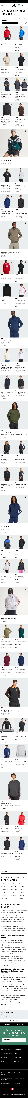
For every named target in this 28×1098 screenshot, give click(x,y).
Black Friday (17, 1061)
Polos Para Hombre (13, 895)
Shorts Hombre (3, 892)
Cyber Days (3, 1065)
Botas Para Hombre (22, 886)
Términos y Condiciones (19, 1072)
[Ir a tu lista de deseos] (6, 5)
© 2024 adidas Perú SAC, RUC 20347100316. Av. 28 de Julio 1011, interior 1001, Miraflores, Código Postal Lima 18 (14, 1095)
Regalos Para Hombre (4, 883)
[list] (14, 19)
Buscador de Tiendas (6, 1049)
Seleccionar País (5, 1083)
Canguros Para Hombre (4, 895)
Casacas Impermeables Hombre (23, 889)
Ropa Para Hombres (13, 886)
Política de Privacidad (19, 1078)
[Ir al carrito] (25, 5)
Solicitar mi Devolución (6, 1053)
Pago (15, 1053)
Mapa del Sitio (17, 1057)
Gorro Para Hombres (4, 898)
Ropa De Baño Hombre (14, 889)
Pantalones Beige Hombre (14, 898)
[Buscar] (22, 5)
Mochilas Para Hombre (5, 889)
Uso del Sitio (17, 1083)
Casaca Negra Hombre (22, 892)
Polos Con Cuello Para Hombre (22, 895)
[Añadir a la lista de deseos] (11, 28)
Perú (16, 1089)
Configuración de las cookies (6, 1073)
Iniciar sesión (8, 1024)
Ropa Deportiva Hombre (21, 883)
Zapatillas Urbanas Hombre (3, 886)
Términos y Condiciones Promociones (6, 1079)
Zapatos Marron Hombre (21, 898)
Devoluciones (4, 1057)
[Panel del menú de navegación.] (2, 5)
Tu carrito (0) (20, 1024)
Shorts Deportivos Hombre (13, 892)
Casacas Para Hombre (13, 883)
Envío (2, 1061)
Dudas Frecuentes (18, 1049)
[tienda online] (14, 6)
